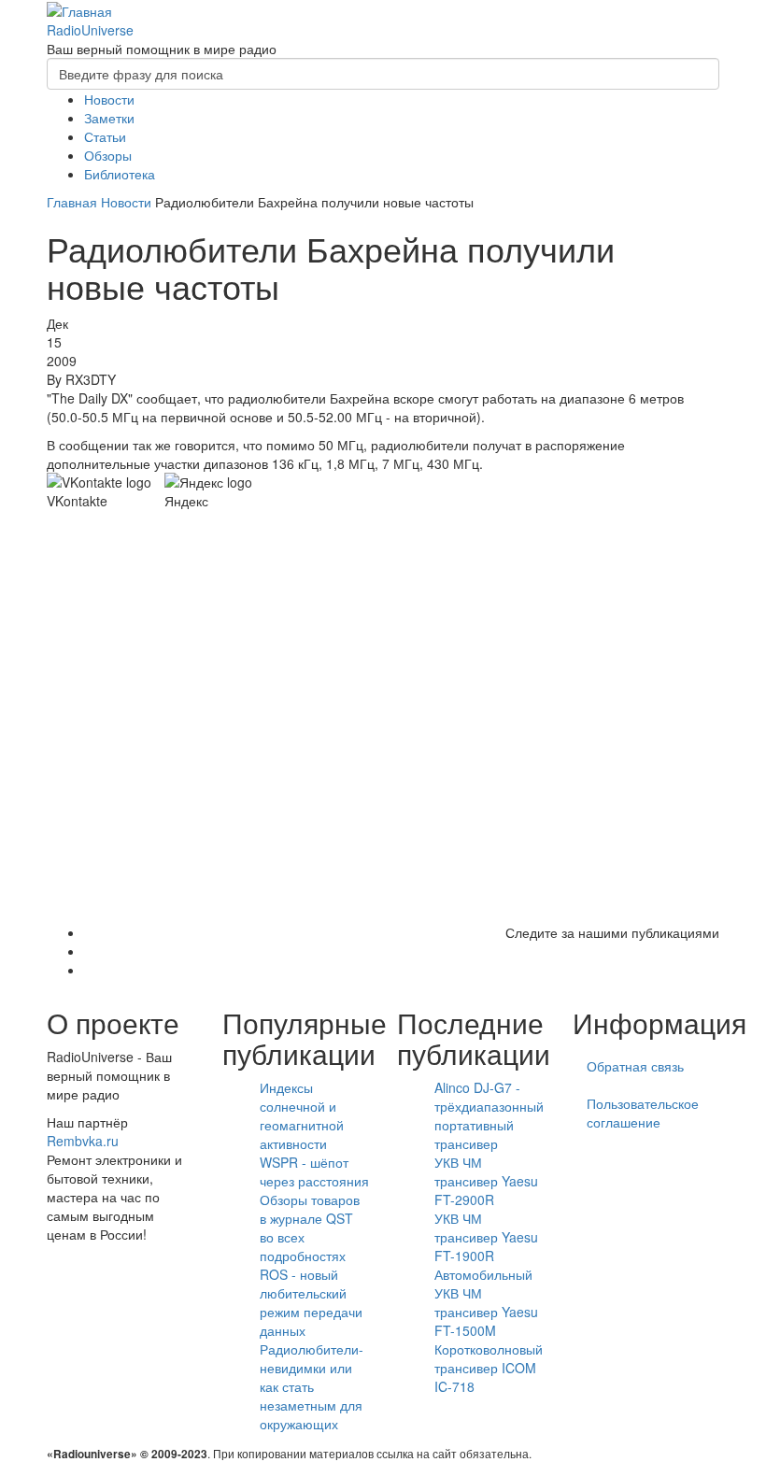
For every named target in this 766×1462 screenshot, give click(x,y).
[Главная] (79, 9)
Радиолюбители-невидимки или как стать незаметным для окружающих (311, 1386)
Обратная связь (635, 1066)
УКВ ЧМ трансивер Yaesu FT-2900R (486, 1181)
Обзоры (108, 155)
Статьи (105, 136)
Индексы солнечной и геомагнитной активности (302, 1115)
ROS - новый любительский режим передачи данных (311, 1302)
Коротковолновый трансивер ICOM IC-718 (488, 1368)
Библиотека (119, 173)
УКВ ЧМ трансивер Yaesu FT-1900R (486, 1237)
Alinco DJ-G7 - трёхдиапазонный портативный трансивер (489, 1115)
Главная (72, 201)
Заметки (109, 117)
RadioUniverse (90, 30)
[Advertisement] (383, 721)
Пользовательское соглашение (643, 1112)
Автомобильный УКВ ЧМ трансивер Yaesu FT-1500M (486, 1302)
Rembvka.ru (83, 1140)
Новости (109, 99)
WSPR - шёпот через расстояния (314, 1171)
